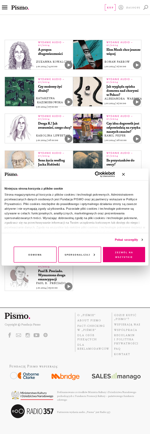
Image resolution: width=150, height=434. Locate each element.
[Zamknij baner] (134, 174)
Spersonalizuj (77, 254)
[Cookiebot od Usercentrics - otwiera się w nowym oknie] (98, 174)
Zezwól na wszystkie (124, 254)
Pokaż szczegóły (126, 239)
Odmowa (35, 254)
